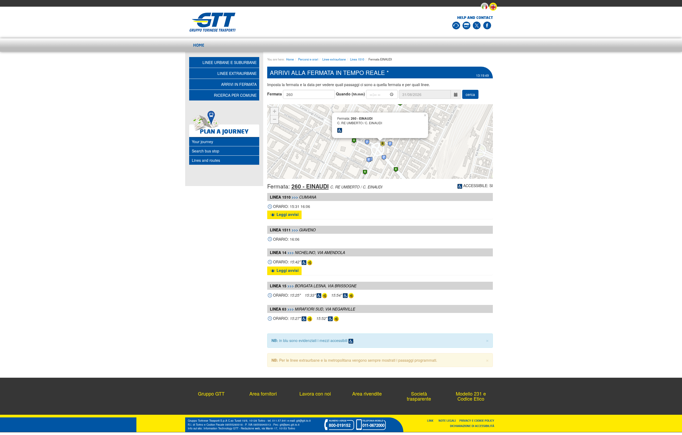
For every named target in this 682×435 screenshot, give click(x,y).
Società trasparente (419, 396)
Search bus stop (205, 151)
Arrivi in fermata (239, 84)
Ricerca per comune (235, 95)
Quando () (350, 93)
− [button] (274, 119)
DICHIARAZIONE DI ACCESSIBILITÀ (472, 426)
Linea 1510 (357, 59)
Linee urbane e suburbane (229, 62)
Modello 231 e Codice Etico (471, 396)
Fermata (274, 93)
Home (198, 45)
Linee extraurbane (334, 59)
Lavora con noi (315, 393)
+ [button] (274, 111)
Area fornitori (263, 393)
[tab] (224, 141)
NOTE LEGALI (448, 420)
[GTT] (212, 22)
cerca (470, 94)
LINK (432, 420)
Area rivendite (367, 393)
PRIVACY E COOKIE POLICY (476, 420)
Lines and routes (206, 160)
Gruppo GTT (211, 393)
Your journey (202, 141)
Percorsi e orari (308, 59)
